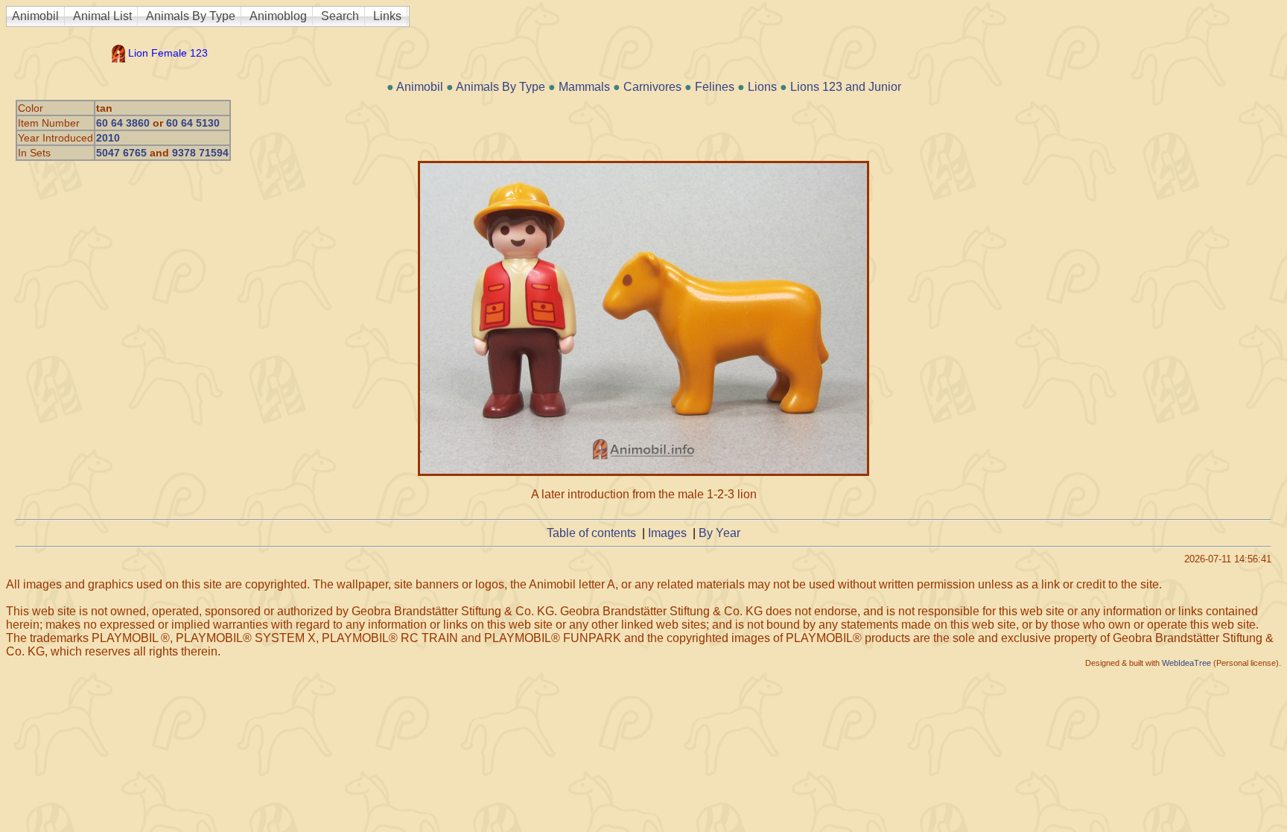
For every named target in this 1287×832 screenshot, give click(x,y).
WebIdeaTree (1186, 662)
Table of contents (591, 533)
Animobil (35, 16)
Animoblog (278, 16)
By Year (719, 533)
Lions (762, 86)
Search (340, 16)
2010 (108, 138)
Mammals (584, 86)
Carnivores (652, 86)
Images (667, 533)
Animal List (102, 16)
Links (387, 16)
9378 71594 (200, 153)
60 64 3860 (123, 123)
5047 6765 (121, 153)
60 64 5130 (193, 123)
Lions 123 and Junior (845, 86)
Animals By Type (190, 16)
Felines (714, 86)
